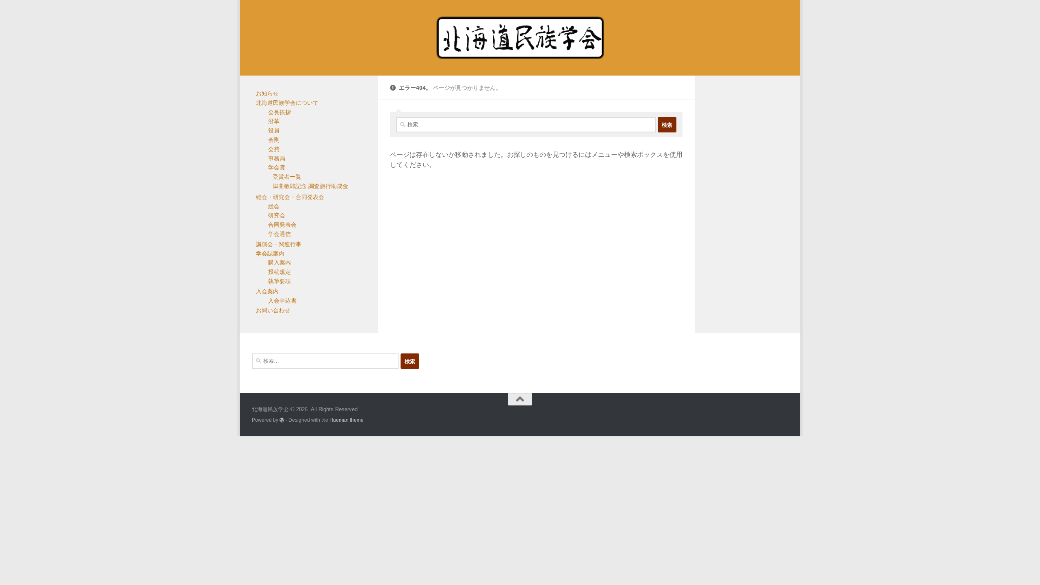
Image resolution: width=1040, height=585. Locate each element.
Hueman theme (346, 419)
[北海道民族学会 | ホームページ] (520, 37)
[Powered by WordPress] (282, 420)
